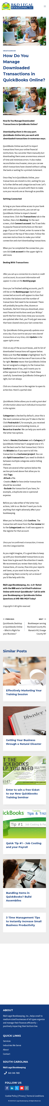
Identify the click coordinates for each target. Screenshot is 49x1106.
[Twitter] (17, 1088)
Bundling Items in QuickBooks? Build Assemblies (18, 896)
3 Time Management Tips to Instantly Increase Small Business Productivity (24, 921)
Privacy (22, 1096)
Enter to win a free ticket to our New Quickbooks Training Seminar (22, 793)
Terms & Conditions (35, 1096)
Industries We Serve (12, 1045)
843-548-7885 (14, 1073)
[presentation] (24, 671)
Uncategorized (9, 51)
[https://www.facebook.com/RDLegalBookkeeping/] (7, 1088)
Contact (6, 1054)
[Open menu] (44, 6)
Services (7, 1041)
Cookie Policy (11, 1096)
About (6, 1049)
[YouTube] (22, 1088)
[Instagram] (26, 1088)
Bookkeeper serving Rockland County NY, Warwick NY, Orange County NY (36, 626)
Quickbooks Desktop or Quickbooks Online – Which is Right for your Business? (12, 626)
